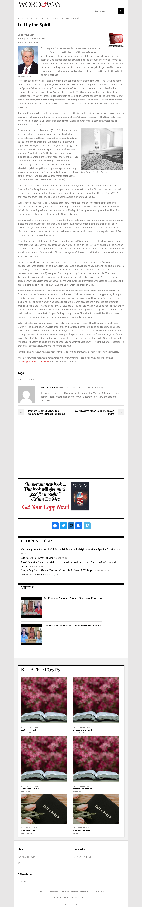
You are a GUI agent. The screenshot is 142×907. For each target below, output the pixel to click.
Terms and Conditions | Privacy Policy (70, 897)
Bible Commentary (29, 727)
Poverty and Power (81, 830)
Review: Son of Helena (32, 574)
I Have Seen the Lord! (30, 789)
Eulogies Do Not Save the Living (37, 557)
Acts (20, 380)
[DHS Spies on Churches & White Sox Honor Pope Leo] (31, 617)
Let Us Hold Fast (28, 730)
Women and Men (28, 830)
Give (19, 863)
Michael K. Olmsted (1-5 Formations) (79, 388)
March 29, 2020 (79, 791)
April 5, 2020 (26, 791)
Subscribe (22, 882)
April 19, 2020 (26, 733)
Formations (30, 380)
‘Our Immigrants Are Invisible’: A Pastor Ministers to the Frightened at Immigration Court (67, 549)
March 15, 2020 (79, 833)
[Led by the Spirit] (26, 394)
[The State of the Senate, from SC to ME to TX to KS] (31, 644)
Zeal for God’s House (82, 789)
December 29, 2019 (26, 18)
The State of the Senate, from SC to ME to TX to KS (72, 625)
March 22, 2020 (27, 833)
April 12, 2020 (78, 733)
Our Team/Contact (26, 857)
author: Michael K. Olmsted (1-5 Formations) (57, 18)
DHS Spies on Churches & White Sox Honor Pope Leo (73, 598)
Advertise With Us (82, 857)
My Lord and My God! (82, 730)
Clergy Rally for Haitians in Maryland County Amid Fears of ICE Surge (56, 570)
